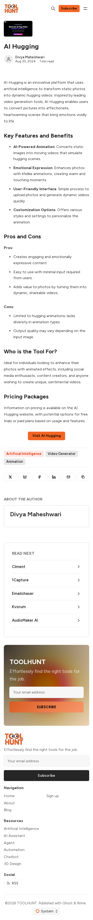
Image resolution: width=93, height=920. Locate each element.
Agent (9, 843)
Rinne (81, 903)
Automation (14, 849)
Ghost (67, 903)
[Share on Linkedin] (53, 477)
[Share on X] (10, 477)
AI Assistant (14, 835)
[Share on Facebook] (39, 477)
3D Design (12, 863)
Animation (14, 461)
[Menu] (85, 8)
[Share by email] (68, 477)
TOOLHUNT (27, 903)
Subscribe (69, 8)
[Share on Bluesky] (24, 477)
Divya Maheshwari (30, 57)
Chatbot (11, 857)
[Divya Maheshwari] (8, 59)
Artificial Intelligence (23, 454)
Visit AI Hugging (46, 436)
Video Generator (62, 454)
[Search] (53, 8)
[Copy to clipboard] (83, 477)
